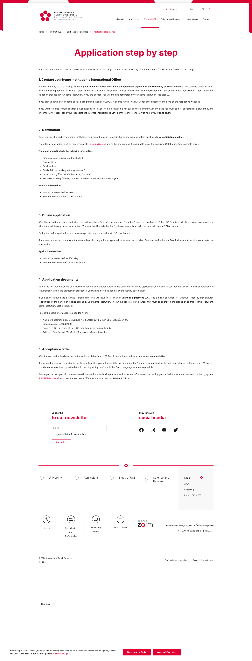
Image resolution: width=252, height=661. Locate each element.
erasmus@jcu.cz (97, 144)
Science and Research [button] (171, 19)
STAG (186, 484)
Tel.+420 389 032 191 (188, 531)
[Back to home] (61, 16)
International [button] (192, 19)
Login (192, 9)
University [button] (119, 19)
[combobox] (175, 9)
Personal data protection (176, 560)
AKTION (135, 101)
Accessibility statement (203, 560)
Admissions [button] (133, 19)
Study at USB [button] (150, 19)
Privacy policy (78, 434)
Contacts (207, 19)
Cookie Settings (60, 654)
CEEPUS (107, 101)
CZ (203, 9)
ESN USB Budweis (48, 378)
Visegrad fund (120, 101)
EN (210, 9)
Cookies (42, 562)
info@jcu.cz (207, 531)
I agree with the (70, 434)
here (195, 144)
